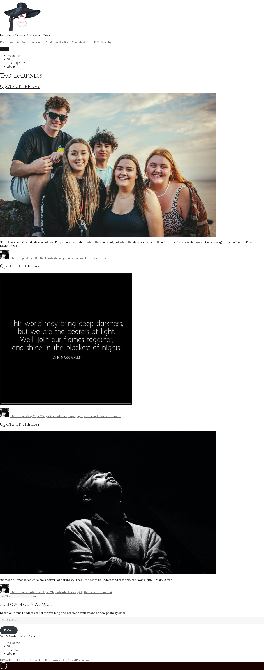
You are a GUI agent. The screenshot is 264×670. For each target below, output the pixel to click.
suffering (90, 416)
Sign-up (19, 63)
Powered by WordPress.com (71, 660)
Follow (8, 630)
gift (79, 592)
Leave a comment (97, 258)
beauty (59, 258)
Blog (10, 59)
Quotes (50, 258)
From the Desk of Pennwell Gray (25, 36)
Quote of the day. (20, 86)
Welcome (13, 55)
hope (71, 416)
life (86, 592)
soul (82, 258)
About (11, 66)
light (80, 416)
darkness (72, 258)
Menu (4, 48)
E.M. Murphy (18, 258)
